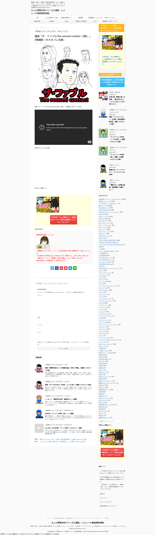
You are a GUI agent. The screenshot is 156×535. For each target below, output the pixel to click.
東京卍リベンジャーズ (105, 376)
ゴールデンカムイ (104, 290)
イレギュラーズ (103, 275)
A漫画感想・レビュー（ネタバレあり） (95, 18)
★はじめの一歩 (103, 221)
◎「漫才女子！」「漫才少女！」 (108, 203)
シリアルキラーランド (105, 298)
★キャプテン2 (103, 227)
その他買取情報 (103, 255)
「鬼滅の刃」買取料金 (81, 21)
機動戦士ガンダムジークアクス (107, 383)
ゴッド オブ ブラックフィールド (108, 285)
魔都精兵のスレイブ (104, 417)
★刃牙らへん (102, 234)
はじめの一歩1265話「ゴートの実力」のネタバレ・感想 (63, 428)
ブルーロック (102, 327)
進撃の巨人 (102, 407)
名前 (39, 317)
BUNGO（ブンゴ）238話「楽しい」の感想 (59, 413)
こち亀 (101, 249)
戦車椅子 (101, 368)
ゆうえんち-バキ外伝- (105, 262)
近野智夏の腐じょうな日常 (106, 404)
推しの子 (101, 370)
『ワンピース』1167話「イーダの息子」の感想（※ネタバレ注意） (117, 139)
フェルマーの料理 (104, 322)
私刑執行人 (102, 396)
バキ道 (101, 318)
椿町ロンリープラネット (106, 381)
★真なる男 (102, 238)
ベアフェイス (102, 333)
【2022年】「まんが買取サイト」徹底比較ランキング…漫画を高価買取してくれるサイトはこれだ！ (112, 487)
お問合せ (102, 494)
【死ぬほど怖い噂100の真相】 (107, 242)
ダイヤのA (102, 303)
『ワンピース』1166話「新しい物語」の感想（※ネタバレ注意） (116, 157)
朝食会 (101, 374)
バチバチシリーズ (104, 320)
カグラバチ (102, 279)
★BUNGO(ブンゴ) (104, 208)
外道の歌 (51, 21)
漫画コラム (102, 387)
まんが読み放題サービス (106, 259)
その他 (66, 21)
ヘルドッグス (102, 331)
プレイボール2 (103, 329)
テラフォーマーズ (104, 305)
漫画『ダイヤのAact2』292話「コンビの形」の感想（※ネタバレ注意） (68, 385)
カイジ (101, 277)
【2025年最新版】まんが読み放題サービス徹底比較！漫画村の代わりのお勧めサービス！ (112, 82)
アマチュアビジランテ (105, 272)
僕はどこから (102, 346)
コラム (95, 21)
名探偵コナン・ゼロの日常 (106, 352)
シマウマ (101, 296)
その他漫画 (102, 253)
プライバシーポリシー (106, 502)
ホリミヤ (101, 335)
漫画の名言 (102, 385)
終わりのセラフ (103, 400)
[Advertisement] (63, 167)
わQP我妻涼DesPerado (105, 264)
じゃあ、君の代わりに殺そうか (107, 251)
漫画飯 (101, 394)
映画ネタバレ (102, 372)
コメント (39, 295)
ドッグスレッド (103, 307)
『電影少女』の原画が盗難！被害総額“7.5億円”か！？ (117, 187)
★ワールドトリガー (104, 231)
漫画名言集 (37, 21)
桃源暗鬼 (101, 378)
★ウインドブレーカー (105, 225)
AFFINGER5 (105, 531)
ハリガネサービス (104, 314)
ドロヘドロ (102, 309)
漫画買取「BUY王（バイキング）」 (110, 21)
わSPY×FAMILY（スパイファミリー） (109, 268)
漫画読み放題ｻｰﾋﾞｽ (66, 17)
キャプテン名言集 (104, 281)
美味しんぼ (102, 402)
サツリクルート (103, 294)
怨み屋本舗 (102, 363)
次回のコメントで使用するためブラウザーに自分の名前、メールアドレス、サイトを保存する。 (63, 343)
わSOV (101, 266)
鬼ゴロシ (101, 413)
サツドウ (101, 292)
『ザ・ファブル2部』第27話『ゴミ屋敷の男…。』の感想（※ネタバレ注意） (63, 441)
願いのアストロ (103, 411)
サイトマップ (103, 498)
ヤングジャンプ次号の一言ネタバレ (109, 340)
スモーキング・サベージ (106, 301)
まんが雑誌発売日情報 (58, 518)
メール (39, 325)
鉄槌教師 (101, 409)
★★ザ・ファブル (109, 17)
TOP (37, 17)
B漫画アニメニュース (105, 201)
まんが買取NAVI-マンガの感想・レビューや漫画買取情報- (78, 522)
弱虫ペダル (102, 361)
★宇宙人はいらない (104, 236)
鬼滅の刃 (101, 415)
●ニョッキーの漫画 (104, 205)
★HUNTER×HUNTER (105, 210)
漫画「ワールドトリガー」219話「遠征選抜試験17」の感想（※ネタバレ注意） (63, 439)
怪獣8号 (101, 365)
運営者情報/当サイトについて (108, 506)
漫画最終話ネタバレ (104, 389)
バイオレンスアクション (106, 316)
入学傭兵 (101, 348)
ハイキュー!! (102, 311)
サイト (39, 332)
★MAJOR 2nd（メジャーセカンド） (109, 212)
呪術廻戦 (101, 355)
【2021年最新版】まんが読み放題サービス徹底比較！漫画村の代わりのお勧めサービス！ (112, 479)
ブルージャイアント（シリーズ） (108, 324)
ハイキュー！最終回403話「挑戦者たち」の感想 (61, 399)
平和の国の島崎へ (104, 359)
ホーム (48, 518)
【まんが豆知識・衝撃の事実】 (107, 240)
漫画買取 (80, 17)
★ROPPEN (102, 214)
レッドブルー (102, 342)
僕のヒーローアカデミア (106, 344)
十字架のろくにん (104, 350)
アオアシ (101, 270)
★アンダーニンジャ (104, 223)
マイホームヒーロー (104, 337)
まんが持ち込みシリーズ (106, 257)
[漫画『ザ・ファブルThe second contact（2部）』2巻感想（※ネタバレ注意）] (70, 268)
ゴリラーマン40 (103, 288)
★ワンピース (102, 229)
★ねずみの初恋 (103, 218)
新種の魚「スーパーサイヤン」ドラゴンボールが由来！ (117, 172)
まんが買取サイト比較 (52, 17)
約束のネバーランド (104, 398)
